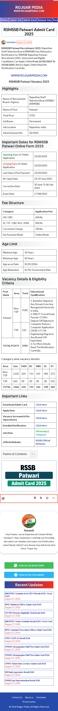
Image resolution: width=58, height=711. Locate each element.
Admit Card (29, 20)
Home (4, 20)
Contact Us (17, 697)
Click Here (41, 410)
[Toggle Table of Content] (31, 454)
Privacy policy (29, 701)
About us (29, 697)
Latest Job (15, 20)
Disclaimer (41, 697)
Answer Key (44, 20)
